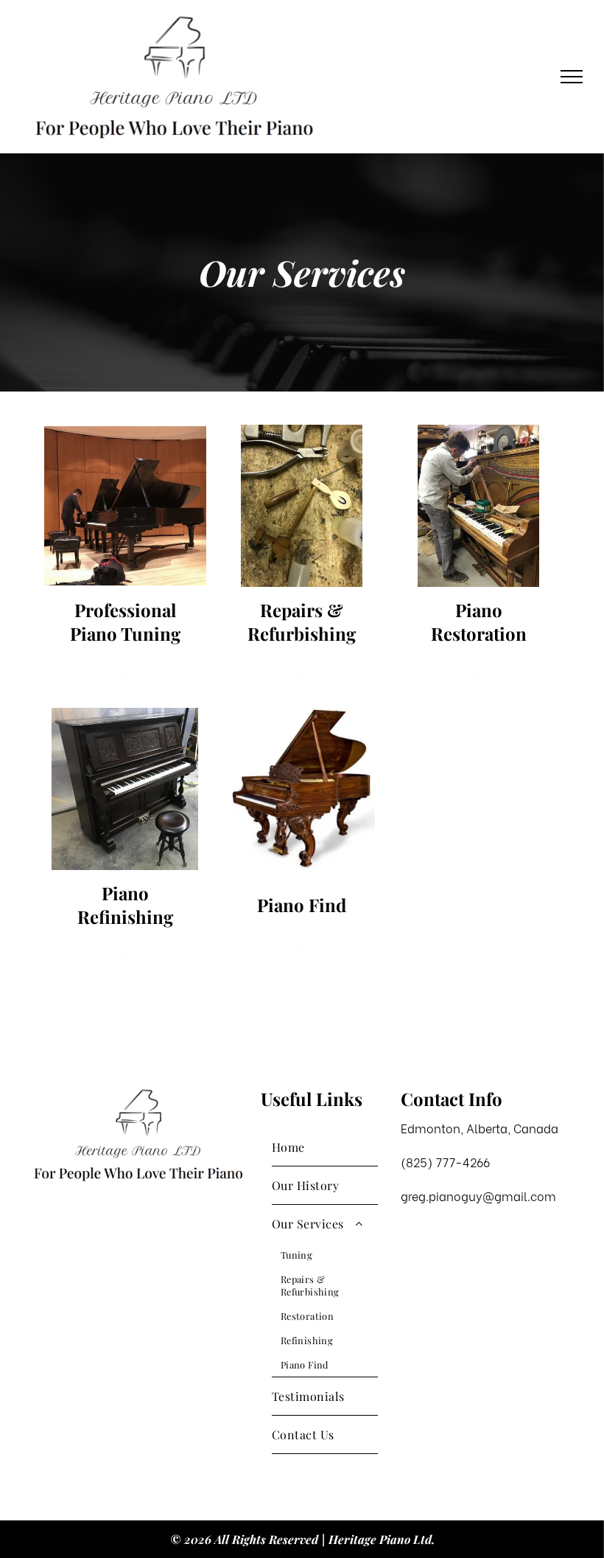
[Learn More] (125, 664)
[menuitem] (325, 1147)
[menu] (571, 77)
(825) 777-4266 (445, 1161)
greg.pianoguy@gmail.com (478, 1195)
